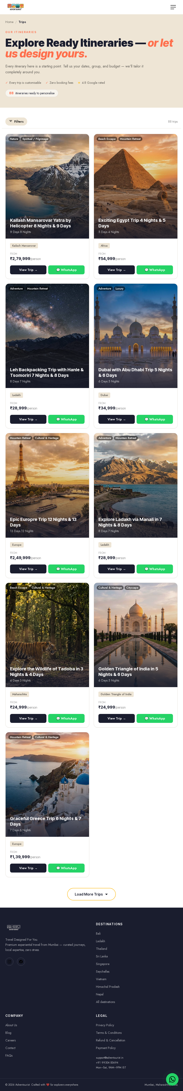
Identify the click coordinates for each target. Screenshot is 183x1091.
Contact (10, 1048)
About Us (11, 1025)
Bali (98, 933)
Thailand (101, 948)
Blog (8, 1032)
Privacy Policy (105, 1025)
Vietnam (101, 979)
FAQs (8, 1055)
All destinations (105, 1002)
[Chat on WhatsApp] (172, 1079)
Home (9, 22)
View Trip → (28, 270)
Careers (10, 1040)
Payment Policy (106, 1048)
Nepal (100, 994)
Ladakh (100, 941)
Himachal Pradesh (108, 986)
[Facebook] (21, 962)
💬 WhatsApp (66, 270)
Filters (19, 121)
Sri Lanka (102, 956)
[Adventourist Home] (15, 7)
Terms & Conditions (109, 1032)
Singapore (102, 964)
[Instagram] (9, 962)
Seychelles (102, 971)
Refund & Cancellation (110, 1040)
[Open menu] (173, 7)
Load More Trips (89, 894)
